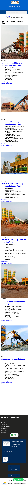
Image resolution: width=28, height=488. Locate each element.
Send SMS (15, 469)
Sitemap (4, 432)
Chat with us (19, 479)
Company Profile (6, 426)
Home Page (4, 424)
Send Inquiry (4, 82)
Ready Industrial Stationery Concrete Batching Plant (12, 64)
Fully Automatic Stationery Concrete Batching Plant (12, 185)
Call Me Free (15, 475)
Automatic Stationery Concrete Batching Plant (11, 123)
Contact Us (4, 430)
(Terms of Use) (11, 482)
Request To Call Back (6, 83)
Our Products (5, 428)
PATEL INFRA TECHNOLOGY (15, 7)
